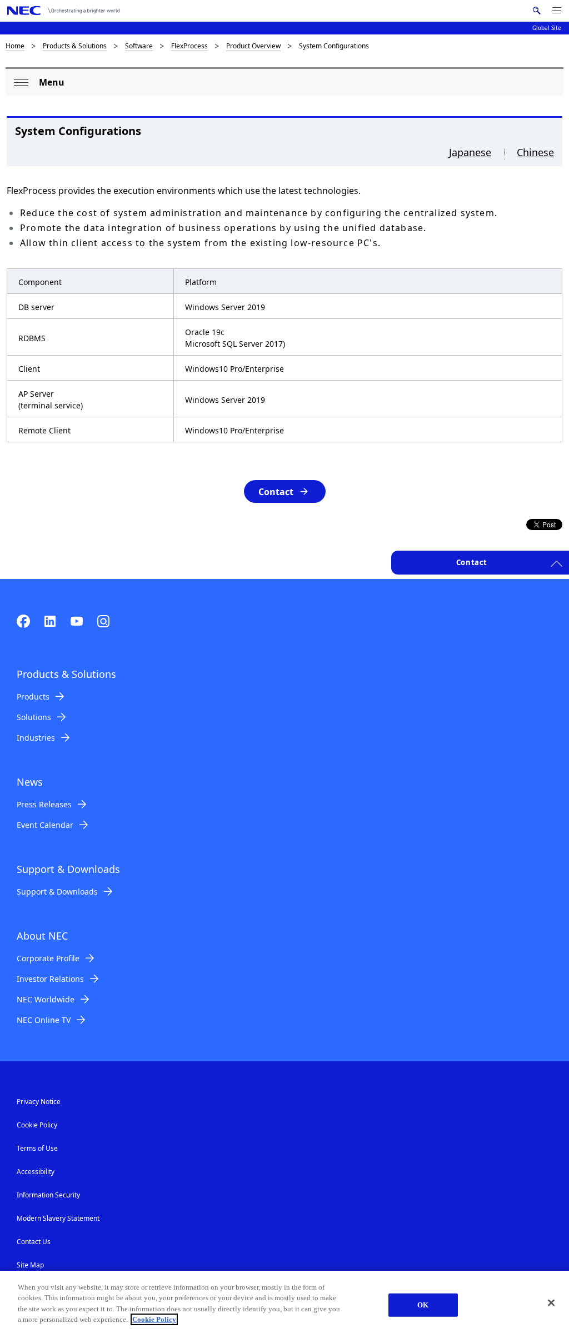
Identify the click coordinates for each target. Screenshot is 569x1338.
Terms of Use (37, 1148)
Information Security (48, 1195)
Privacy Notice (39, 1101)
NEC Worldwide (45, 999)
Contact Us (34, 1241)
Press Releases (44, 804)
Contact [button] (471, 562)
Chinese (535, 152)
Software (139, 46)
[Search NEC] (536, 10)
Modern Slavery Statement (58, 1218)
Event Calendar (45, 825)
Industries (36, 737)
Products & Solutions (75, 46)
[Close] (551, 1303)
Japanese (470, 152)
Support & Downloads (57, 891)
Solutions (34, 717)
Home (15, 46)
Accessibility (35, 1171)
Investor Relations (50, 978)
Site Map (30, 1265)
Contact (275, 492)
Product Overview (253, 46)
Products (33, 696)
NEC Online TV (44, 1020)
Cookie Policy (37, 1125)
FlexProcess (189, 46)
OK (422, 1305)
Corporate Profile (48, 958)
